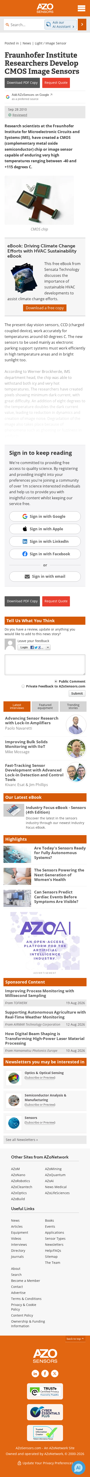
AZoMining (53, 1169)
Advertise (18, 1292)
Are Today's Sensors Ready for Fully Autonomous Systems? (60, 852)
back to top (74, 1339)
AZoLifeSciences (57, 1193)
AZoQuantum (55, 1175)
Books (49, 1220)
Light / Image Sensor (50, 43)
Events (50, 1226)
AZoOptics (19, 1193)
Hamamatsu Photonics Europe (35, 1050)
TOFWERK (20, 1003)
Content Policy (22, 1315)
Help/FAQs (53, 1250)
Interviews (19, 1244)
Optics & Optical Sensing (44, 1073)
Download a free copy (45, 307)
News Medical (56, 1187)
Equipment (19, 1232)
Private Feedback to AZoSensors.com (55, 686)
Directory (18, 1250)
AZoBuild (18, 1199)
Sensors (31, 1117)
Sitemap (51, 1256)
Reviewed (19, 115)
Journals (17, 1256)
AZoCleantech (21, 1187)
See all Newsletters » (22, 1139)
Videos (16, 1238)
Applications (54, 1232)
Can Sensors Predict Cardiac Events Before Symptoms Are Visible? (56, 896)
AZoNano (18, 1175)
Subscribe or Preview (40, 1077)
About (15, 1268)
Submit (77, 693)
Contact (17, 1286)
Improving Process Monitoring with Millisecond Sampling (39, 993)
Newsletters (54, 1244)
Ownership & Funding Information (28, 1323)
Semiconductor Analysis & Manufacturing (45, 1097)
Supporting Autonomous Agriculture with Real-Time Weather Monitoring (45, 1014)
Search (16, 1274)
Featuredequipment (45, 706)
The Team (52, 1262)
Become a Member (25, 1280)
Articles (17, 1226)
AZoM (15, 1169)
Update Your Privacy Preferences (47, 1463)
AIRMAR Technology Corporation (37, 1024)
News (27, 43)
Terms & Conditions (26, 1298)
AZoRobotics (20, 1181)
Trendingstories (73, 706)
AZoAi (49, 1181)
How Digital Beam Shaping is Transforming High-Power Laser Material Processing (44, 1038)
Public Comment (72, 681)
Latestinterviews (17, 706)
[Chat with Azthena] (78, 1468)
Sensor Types (55, 1238)
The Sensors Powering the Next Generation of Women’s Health (59, 874)
